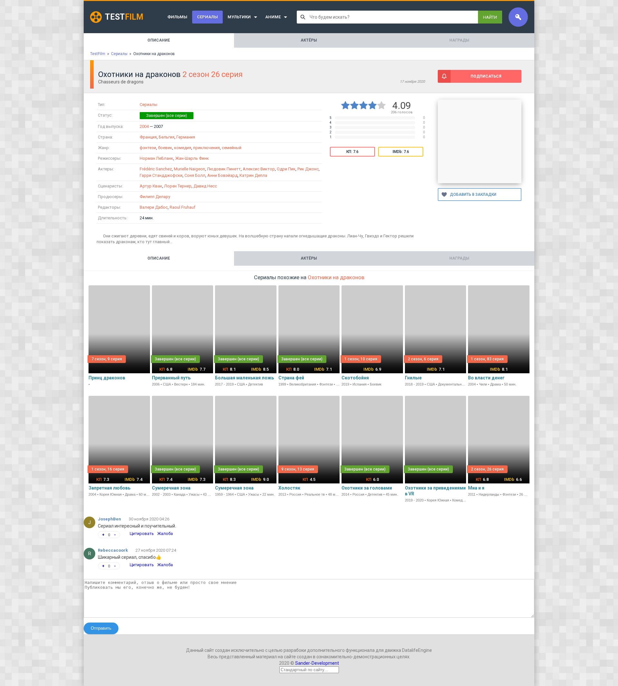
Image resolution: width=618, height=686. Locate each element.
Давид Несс (205, 186)
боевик (165, 147)
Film (124, 17)
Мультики (239, 16)
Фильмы (177, 16)
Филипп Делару (155, 196)
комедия (182, 147)
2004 (144, 126)
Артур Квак (151, 186)
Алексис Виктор (259, 169)
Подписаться (486, 76)
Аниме (273, 16)
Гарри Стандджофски (161, 175)
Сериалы (207, 16)
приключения (206, 147)
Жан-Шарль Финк (192, 158)
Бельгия (166, 137)
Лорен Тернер (178, 186)
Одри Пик (286, 169)
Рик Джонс (308, 169)
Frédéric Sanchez (156, 169)
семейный (231, 147)
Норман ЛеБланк (156, 158)
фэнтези (148, 147)
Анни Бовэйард (222, 175)
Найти (490, 17)
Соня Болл (194, 175)
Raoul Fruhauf (182, 207)
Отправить (101, 628)
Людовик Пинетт (224, 169)
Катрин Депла (253, 175)
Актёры (309, 40)
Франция (148, 137)
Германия (185, 137)
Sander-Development (317, 663)
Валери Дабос (154, 207)
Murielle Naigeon (189, 169)
